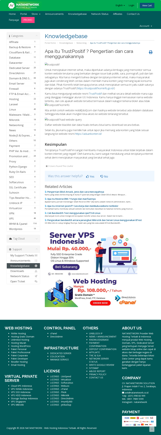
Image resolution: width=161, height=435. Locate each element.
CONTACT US (96, 377)
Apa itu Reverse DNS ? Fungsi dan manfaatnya (71, 199)
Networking (81, 43)
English (119, 5)
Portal (23, 14)
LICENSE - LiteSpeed (60, 376)
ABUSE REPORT (97, 371)
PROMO (28, 20)
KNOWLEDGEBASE (99, 339)
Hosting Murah (18, 342)
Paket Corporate (19, 355)
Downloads (16, 271)
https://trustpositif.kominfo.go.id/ (95, 88)
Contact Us (133, 14)
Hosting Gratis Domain (22, 336)
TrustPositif (95, 93)
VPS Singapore (18, 401)
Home (12, 14)
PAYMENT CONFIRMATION (97, 344)
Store (35, 14)
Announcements (54, 14)
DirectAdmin (56, 336)
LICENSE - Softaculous (61, 382)
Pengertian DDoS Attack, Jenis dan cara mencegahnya (75, 191)
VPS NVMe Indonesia (21, 388)
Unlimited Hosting (20, 339)
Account (145, 26)
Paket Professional (20, 352)
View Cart (147, 5)
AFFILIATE (94, 352)
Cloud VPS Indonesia (21, 385)
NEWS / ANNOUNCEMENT (103, 336)
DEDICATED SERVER (60, 353)
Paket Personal (18, 349)
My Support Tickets (21, 255)
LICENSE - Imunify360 (61, 401)
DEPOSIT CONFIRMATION (102, 349)
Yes (91, 176)
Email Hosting (18, 364)
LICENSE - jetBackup (60, 404)
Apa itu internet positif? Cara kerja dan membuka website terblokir (82, 206)
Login (131, 5)
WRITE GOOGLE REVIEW (101, 364)
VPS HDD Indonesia (21, 395)
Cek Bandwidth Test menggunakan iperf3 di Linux (73, 213)
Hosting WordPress (21, 346)
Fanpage (14, 20)
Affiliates (117, 14)
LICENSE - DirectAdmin (62, 398)
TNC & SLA (95, 355)
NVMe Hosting (18, 333)
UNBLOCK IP (96, 333)
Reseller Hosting (19, 361)
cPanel (53, 333)
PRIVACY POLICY (97, 374)
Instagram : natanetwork (134, 402)
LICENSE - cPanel (59, 388)
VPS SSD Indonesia (20, 392)
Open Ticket (17, 281)
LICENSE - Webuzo (59, 385)
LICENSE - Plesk (58, 392)
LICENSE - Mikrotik (59, 395)
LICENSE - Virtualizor (60, 379)
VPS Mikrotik (17, 404)
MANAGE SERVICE (59, 359)
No (105, 176)
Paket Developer (19, 358)
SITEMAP (94, 368)
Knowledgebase (77, 14)
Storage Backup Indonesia (24, 398)
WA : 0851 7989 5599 (133, 398)
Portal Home (50, 43)
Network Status (99, 14)
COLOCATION (57, 356)
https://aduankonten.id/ (88, 134)
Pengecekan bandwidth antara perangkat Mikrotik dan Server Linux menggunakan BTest (94, 220)
